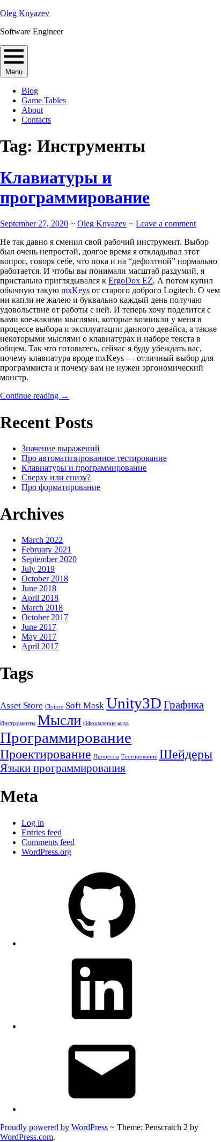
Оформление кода (106, 723)
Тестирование (139, 757)
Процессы (106, 757)
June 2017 (38, 627)
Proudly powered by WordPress (54, 1127)
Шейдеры (185, 754)
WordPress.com (26, 1136)
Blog (29, 90)
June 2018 (38, 588)
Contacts (36, 119)
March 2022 (42, 539)
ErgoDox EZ (130, 280)
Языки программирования (63, 768)
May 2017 (38, 636)
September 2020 (49, 559)
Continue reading (34, 395)
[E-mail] (101, 1108)
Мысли (59, 720)
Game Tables (43, 100)
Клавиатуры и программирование (75, 187)
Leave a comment (166, 223)
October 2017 (44, 617)
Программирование (65, 737)
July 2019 (38, 568)
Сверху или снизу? (56, 477)
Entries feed (41, 832)
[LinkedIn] (101, 1026)
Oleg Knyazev (24, 13)
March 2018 (42, 607)
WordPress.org (46, 851)
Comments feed (48, 842)
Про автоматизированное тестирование (94, 458)
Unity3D (133, 703)
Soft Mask (84, 705)
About (32, 110)
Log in (32, 822)
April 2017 (39, 646)
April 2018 (39, 597)
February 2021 (46, 549)
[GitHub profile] (101, 943)
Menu (14, 72)
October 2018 (44, 578)
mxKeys (75, 290)
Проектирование (45, 754)
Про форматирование (60, 487)
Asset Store (21, 705)
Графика (184, 704)
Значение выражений (60, 448)
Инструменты (17, 723)
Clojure (54, 707)
